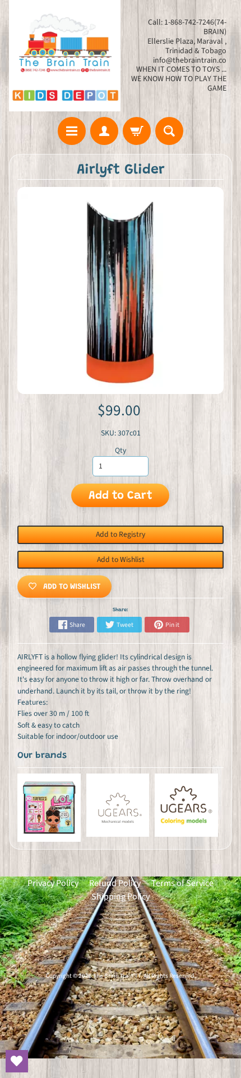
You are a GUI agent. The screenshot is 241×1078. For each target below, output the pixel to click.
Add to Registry (120, 534)
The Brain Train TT (117, 976)
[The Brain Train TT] (65, 55)
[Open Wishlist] (17, 1061)
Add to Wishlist (121, 559)
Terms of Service (182, 883)
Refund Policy (115, 883)
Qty (120, 450)
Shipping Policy (120, 896)
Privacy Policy (52, 883)
